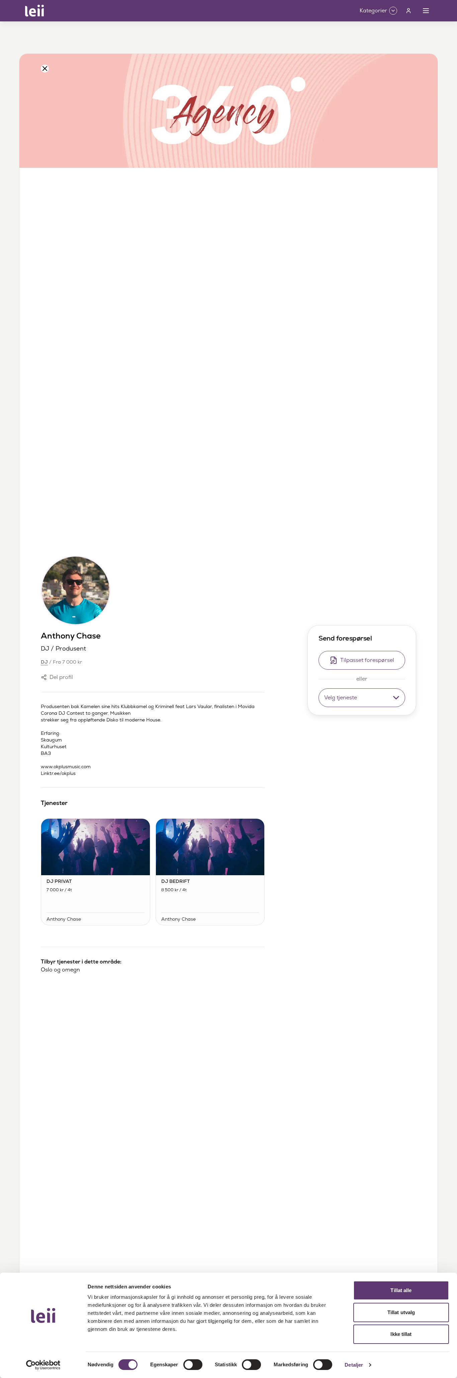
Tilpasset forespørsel (367, 660)
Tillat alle (401, 1290)
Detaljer (354, 1365)
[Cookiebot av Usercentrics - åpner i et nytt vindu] (43, 1365)
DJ (44, 662)
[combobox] (361, 697)
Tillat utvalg (401, 1312)
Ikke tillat (401, 1334)
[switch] (192, 1364)
